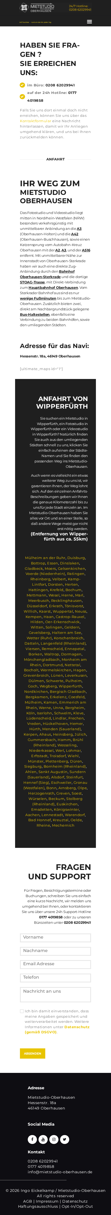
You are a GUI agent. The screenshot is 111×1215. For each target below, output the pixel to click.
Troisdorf (58, 756)
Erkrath (56, 606)
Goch (33, 686)
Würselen (38, 798)
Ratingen (76, 573)
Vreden (34, 723)
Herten (71, 584)
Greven (63, 793)
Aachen (32, 815)
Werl (60, 750)
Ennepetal (75, 649)
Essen (52, 563)
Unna (58, 707)
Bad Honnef (39, 820)
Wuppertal (63, 611)
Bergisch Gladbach (68, 691)
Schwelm (63, 713)
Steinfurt (74, 777)
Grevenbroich (36, 675)
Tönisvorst (74, 606)
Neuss (80, 611)
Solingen (54, 627)
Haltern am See (66, 632)
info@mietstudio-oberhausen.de (60, 1172)
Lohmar (73, 750)
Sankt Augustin (53, 772)
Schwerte (55, 681)
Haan (49, 616)
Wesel (54, 595)
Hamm (64, 740)
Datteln (32, 643)
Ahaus (45, 734)
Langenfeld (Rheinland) (63, 643)
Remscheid (52, 649)
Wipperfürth (70, 686)
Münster (36, 761)
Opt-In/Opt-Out (77, 1206)
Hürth (35, 729)
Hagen (79, 670)
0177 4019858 (41, 1166)
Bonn (51, 788)
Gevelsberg (39, 632)
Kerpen (30, 734)
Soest (77, 793)
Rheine (43, 825)
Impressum (47, 1201)
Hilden (36, 622)
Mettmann (37, 595)
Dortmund (53, 665)
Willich (30, 611)
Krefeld (57, 590)
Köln (30, 713)
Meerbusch (38, 600)
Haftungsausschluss (38, 1206)
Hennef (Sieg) (36, 782)
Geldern (72, 627)
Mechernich (63, 825)
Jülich (80, 734)
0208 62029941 (60, 85)
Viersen (33, 649)
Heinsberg (63, 734)
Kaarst (45, 611)
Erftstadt (39, 756)
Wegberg (48, 686)
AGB (27, 1201)
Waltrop (51, 654)
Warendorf (75, 815)
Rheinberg (40, 579)
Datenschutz (75, 1201)
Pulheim (73, 681)
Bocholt (31, 670)
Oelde (76, 820)
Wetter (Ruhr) (39, 638)
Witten (37, 627)
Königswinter (66, 809)
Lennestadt (52, 815)
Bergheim (74, 707)
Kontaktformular (35, 121)
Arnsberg (67, 788)
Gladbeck (34, 568)
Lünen (57, 675)
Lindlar (60, 718)
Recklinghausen (66, 600)
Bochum (73, 590)
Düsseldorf (37, 606)
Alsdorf (57, 777)
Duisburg (76, 558)
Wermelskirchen (55, 670)
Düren (76, 761)
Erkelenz (58, 697)
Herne (67, 595)
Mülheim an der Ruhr (45, 558)
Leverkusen (76, 675)
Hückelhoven (55, 723)
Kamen (50, 702)
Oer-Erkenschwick (62, 622)
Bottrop (38, 563)
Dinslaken (69, 563)
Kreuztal (61, 820)
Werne (45, 707)
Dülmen (36, 681)
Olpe (82, 788)
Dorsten (55, 584)
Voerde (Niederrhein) (45, 573)
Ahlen (31, 772)
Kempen (34, 616)
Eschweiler (61, 782)
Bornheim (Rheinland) (65, 766)
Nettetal (72, 665)
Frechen (76, 718)
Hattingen (38, 590)
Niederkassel (41, 750)
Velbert (59, 579)
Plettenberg (57, 761)
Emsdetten (41, 809)
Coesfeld (76, 697)
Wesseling (67, 745)
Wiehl (73, 756)
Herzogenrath (41, 793)
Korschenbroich (69, 638)
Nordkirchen (36, 691)
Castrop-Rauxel (70, 616)
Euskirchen (67, 804)
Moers (50, 568)
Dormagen (71, 654)
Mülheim (33, 702)
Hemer (76, 723)
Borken (35, 654)
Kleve (78, 713)
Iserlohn (44, 713)
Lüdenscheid (38, 718)
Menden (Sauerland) (61, 729)
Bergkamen (37, 697)
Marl (79, 595)
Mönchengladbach (42, 659)
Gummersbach (42, 740)
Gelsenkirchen (71, 568)
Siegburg (33, 766)
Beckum (56, 798)
